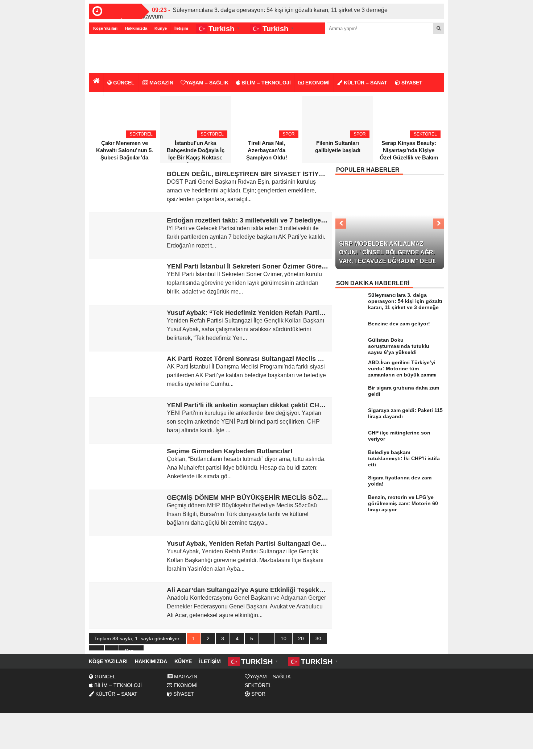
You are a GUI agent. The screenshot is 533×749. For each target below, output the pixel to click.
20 (301, 638)
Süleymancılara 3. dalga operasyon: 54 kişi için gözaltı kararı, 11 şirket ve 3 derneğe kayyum (265, 13)
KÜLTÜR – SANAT (364, 83)
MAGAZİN (160, 83)
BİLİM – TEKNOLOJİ (265, 83)
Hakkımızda (136, 28)
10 (283, 638)
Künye (160, 28)
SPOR (257, 694)
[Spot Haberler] (130, 54)
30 (318, 638)
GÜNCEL (123, 83)
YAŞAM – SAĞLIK (207, 83)
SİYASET (411, 83)
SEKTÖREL (258, 685)
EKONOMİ (317, 83)
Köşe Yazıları (105, 28)
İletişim (181, 28)
